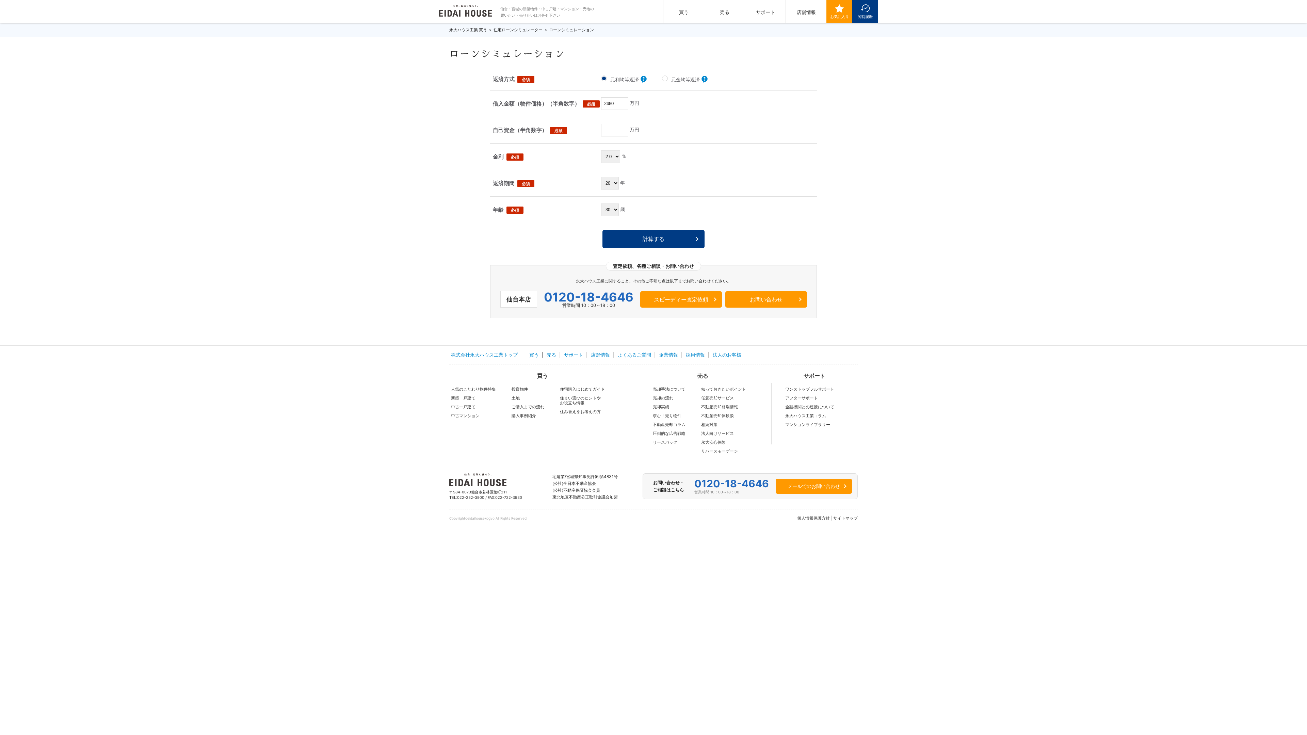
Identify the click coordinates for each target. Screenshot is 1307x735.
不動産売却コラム (669, 424)
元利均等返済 (625, 79)
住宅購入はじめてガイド (582, 389)
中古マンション (465, 415)
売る (724, 12)
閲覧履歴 (865, 16)
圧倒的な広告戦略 (669, 433)
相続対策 (709, 424)
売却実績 (661, 406)
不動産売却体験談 (717, 415)
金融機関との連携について (809, 406)
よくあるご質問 (634, 355)
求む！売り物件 (667, 415)
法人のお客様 (727, 355)
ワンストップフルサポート (809, 389)
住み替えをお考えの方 (580, 411)
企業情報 (668, 355)
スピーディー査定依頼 (681, 299)
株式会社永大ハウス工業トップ (484, 355)
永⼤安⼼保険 (713, 442)
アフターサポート (801, 398)
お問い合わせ (766, 299)
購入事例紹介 (524, 415)
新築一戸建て (463, 398)
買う (684, 12)
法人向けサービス (717, 433)
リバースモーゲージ (719, 451)
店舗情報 (806, 12)
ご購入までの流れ (528, 406)
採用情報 (695, 355)
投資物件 (520, 389)
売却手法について (669, 389)
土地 (516, 398)
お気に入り (839, 16)
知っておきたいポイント (723, 389)
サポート (765, 12)
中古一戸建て (463, 406)
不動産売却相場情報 (719, 406)
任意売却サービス (717, 398)
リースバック (665, 442)
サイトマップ (845, 518)
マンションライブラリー (807, 424)
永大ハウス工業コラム (805, 415)
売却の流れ (663, 398)
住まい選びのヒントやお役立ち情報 (580, 400)
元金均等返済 (686, 79)
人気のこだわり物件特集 (473, 389)
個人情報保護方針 (813, 518)
